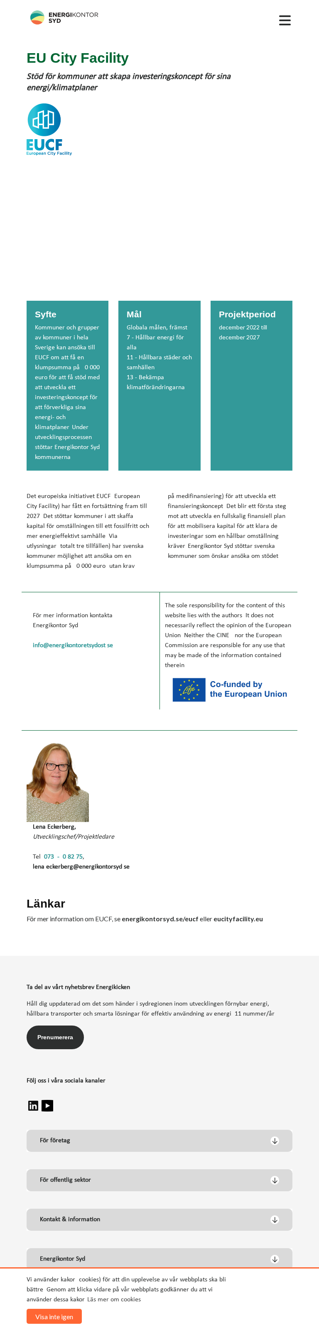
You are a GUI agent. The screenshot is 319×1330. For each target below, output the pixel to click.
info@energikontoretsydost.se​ (73, 645)
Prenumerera (55, 1037)
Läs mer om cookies (114, 1299)
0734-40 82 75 (63, 857)
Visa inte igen (54, 1316)
